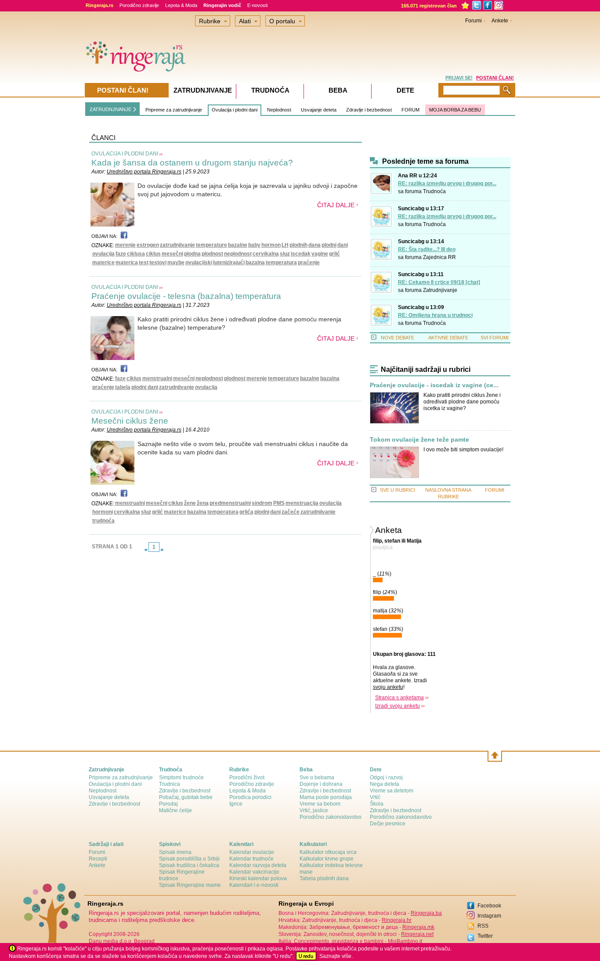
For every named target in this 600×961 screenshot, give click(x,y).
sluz (285, 254)
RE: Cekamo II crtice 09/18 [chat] (439, 282)
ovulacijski (198, 262)
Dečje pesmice (387, 824)
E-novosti (257, 5)
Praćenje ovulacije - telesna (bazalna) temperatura (186, 296)
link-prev (146, 549)
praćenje (309, 262)
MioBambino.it (405, 941)
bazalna (255, 262)
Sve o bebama (317, 777)
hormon (271, 245)
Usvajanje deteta (318, 109)
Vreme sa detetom (391, 791)
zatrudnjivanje (177, 245)
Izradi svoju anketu (397, 706)
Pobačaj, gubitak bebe (186, 797)
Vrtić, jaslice (314, 810)
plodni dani (144, 387)
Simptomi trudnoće (181, 777)
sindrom (262, 503)
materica (127, 262)
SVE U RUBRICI (397, 490)
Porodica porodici (250, 797)
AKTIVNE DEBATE (448, 337)
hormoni (102, 512)
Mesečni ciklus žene (129, 420)
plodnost (212, 254)
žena (203, 503)
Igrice (235, 804)
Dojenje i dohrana (321, 784)
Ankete (500, 21)
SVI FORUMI (495, 337)
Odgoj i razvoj (386, 777)
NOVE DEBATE (397, 337)
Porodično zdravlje (139, 5)
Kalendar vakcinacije (254, 872)
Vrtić (375, 797)
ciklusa (136, 254)
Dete (405, 90)
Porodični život (246, 777)
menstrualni (157, 378)
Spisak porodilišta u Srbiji (189, 859)
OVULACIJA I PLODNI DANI (124, 154)
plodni (329, 245)
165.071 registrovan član (429, 5)
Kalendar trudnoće (251, 859)
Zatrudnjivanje (440, 290)
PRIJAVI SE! (459, 77)
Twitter (485, 936)
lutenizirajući (229, 262)
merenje (125, 245)
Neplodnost (279, 109)
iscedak (301, 254)
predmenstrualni (230, 503)
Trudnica (169, 784)
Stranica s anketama (399, 698)
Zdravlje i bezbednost (369, 109)
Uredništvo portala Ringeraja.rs (144, 172)
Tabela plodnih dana (324, 878)
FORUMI (494, 490)
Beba (338, 90)
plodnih (298, 245)
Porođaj (168, 804)
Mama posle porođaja (326, 797)
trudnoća (103, 521)
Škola (376, 804)
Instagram (489, 916)
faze (121, 254)
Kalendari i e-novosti (253, 885)
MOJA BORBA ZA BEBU (455, 109)
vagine (319, 254)
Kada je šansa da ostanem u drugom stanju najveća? (192, 162)
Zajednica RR (439, 257)
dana (314, 245)
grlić (334, 254)
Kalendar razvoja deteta (257, 865)
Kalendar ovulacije (251, 852)
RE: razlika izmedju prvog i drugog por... (447, 183)
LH (285, 245)
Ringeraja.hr (397, 920)
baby (254, 245)
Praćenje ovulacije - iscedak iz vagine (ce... (434, 385)
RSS (482, 926)
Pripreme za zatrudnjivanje (173, 109)
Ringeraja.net (417, 934)
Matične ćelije (175, 810)
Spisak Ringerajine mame (190, 885)
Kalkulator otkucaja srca (328, 852)
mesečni (172, 254)
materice (103, 262)
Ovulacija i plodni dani (234, 109)
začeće (291, 512)
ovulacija (103, 254)
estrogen (148, 245)
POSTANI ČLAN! (495, 77)
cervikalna (266, 254)
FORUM (410, 109)
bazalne (237, 245)
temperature (211, 245)
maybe (175, 262)
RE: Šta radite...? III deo (426, 249)
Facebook (489, 906)
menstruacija (302, 503)
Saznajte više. (336, 956)
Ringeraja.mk (418, 927)
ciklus (153, 254)
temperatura (281, 262)
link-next (162, 549)
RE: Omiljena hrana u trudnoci (435, 315)
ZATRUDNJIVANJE (110, 109)
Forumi (473, 21)
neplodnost (238, 254)
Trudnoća (434, 191)
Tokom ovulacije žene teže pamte (419, 439)
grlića (246, 512)
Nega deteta (384, 784)
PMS (279, 503)
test (143, 262)
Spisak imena (175, 852)
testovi (157, 262)
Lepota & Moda (181, 5)
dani (342, 245)
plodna (192, 254)
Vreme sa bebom (320, 804)
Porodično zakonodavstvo (330, 817)
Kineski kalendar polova (258, 878)
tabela (122, 387)
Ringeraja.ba (426, 913)
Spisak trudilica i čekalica (189, 865)
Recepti (98, 859)
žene (190, 503)
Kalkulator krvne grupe (327, 859)
